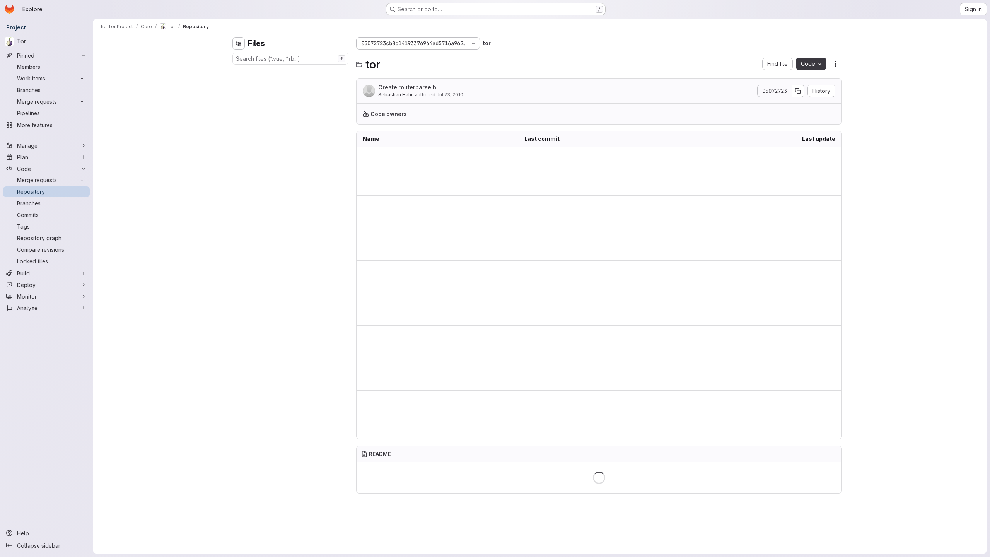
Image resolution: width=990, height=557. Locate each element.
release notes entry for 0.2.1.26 (563, 366)
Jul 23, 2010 (450, 94)
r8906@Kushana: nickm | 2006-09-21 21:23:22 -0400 (591, 155)
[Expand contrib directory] (238, 97)
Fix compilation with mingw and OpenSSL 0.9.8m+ (587, 171)
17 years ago (818, 285)
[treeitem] (291, 72)
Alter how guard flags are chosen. (567, 220)
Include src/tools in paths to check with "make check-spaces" (599, 333)
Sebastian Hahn (396, 94)
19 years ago (818, 155)
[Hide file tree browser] (238, 43)
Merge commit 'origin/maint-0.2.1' (566, 382)
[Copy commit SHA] (798, 91)
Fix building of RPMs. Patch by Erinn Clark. (578, 431)
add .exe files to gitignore (557, 252)
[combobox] (290, 59)
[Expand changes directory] (238, 84)
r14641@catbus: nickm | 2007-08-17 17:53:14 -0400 (589, 398)
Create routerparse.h (407, 87)
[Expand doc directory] (238, 121)
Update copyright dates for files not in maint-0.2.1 (586, 203)
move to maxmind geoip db (559, 317)
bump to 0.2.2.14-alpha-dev (559, 187)
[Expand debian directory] (238, 109)
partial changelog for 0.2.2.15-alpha (569, 268)
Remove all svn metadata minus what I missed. (583, 285)
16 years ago (818, 171)
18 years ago (818, 301)
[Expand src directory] (238, 134)
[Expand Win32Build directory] (238, 72)
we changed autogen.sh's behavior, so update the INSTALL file (599, 301)
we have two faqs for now (557, 350)
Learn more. (590, 114)
